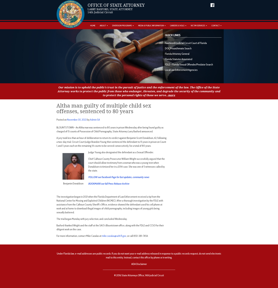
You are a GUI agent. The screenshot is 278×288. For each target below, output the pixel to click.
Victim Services (198, 25)
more (171, 95)
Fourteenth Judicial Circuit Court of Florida (186, 43)
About (103, 25)
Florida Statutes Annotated (178, 59)
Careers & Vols (177, 25)
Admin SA (95, 119)
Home (92, 25)
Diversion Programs (122, 25)
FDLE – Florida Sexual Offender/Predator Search (189, 64)
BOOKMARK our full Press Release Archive (108, 183)
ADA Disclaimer (139, 264)
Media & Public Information (151, 25)
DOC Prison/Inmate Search (178, 48)
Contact (215, 25)
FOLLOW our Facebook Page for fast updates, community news (118, 177)
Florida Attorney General (177, 53)
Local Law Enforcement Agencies (181, 70)
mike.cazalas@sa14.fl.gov (114, 236)
